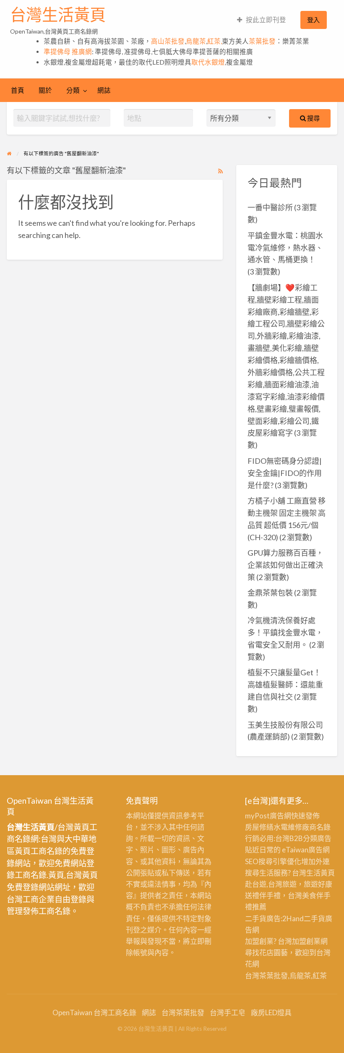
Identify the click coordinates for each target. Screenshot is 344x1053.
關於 (45, 90)
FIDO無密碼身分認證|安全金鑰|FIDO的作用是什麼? (285, 473)
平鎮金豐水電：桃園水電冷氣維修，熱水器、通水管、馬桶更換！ (285, 247)
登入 (313, 20)
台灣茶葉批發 (266, 975)
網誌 (104, 90)
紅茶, (214, 41)
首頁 (17, 90)
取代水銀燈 (208, 62)
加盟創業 (306, 941)
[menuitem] (261, 20)
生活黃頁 (320, 872)
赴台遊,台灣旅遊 (271, 884)
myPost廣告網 (268, 815)
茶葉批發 (262, 41)
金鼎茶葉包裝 (270, 592)
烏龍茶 (196, 41)
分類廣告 (317, 838)
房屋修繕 (259, 827)
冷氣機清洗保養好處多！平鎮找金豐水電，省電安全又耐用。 (285, 632)
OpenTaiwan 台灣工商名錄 (94, 1012)
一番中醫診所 (270, 207)
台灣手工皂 (227, 1012)
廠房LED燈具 (271, 1012)
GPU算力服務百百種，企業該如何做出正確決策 (285, 565)
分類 (73, 90)
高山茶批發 (168, 41)
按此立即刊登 (266, 20)
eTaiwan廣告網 (306, 849)
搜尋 (313, 118)
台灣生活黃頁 (58, 15)
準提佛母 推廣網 (68, 51)
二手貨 (314, 918)
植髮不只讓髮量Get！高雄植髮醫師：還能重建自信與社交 (285, 684)
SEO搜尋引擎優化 (273, 861)
